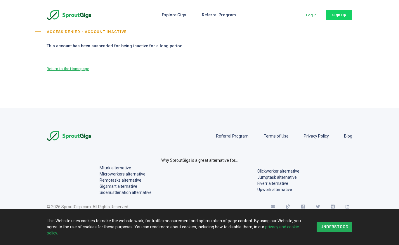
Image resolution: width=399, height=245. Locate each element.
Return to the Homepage (68, 68)
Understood (334, 227)
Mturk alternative (115, 168)
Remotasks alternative (120, 180)
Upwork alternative (274, 189)
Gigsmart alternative (118, 186)
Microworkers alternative (122, 174)
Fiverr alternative (272, 183)
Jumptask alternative (277, 177)
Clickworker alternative (278, 171)
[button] (311, 15)
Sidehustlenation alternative (126, 192)
